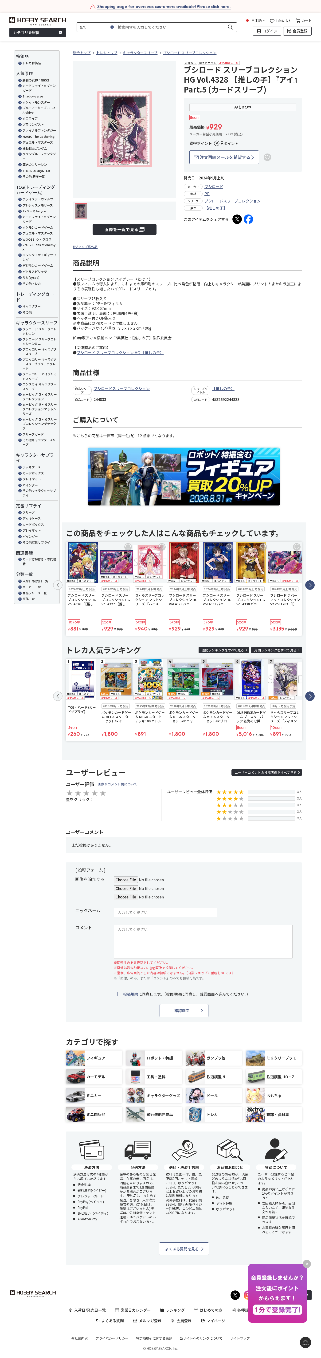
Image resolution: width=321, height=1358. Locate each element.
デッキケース (32, 467)
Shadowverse (33, 96)
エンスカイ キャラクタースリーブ (40, 386)
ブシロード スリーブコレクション (40, 331)
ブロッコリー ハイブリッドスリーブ (40, 376)
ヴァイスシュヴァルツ (38, 199)
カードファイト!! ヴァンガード (39, 88)
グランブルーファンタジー (39, 156)
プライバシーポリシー (112, 1338)
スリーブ (29, 512)
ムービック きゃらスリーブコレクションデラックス (40, 424)
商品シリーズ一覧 (35, 593)
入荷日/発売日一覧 (35, 581)
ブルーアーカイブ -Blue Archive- (39, 110)
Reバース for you (34, 211)
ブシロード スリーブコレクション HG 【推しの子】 (120, 352)
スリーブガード (33, 434)
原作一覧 (29, 599)
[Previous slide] (58, 585)
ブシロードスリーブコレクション (232, 201)
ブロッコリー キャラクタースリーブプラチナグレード (40, 364)
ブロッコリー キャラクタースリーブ (40, 351)
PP (207, 193)
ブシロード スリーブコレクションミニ (40, 341)
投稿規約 (130, 994)
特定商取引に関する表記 (154, 1338)
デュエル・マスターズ (38, 142)
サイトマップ (240, 1338)
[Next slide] (310, 585)
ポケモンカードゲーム (38, 227)
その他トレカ (32, 283)
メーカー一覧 (32, 587)
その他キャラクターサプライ (39, 492)
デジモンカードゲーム (38, 265)
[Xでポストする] (237, 219)
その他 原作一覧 (34, 176)
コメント (83, 927)
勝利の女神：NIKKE (36, 80)
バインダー (30, 485)
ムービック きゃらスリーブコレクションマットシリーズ (40, 409)
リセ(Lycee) (31, 277)
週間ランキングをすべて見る (223, 650)
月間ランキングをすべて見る (275, 650)
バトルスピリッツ (35, 271)
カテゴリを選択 (26, 32)
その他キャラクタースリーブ (39, 442)
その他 (27, 312)
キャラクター (32, 306)
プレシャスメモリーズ (38, 205)
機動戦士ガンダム (35, 148)
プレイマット (32, 479)
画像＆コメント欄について (117, 784)
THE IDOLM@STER (36, 170)
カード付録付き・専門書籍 (39, 561)
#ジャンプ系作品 (85, 246)
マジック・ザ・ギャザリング (39, 257)
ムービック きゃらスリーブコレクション (40, 396)
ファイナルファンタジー (39, 130)
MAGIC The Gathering (39, 136)
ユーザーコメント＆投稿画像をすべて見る (266, 772)
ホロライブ (30, 118)
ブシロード (213, 186)
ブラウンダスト (33, 124)
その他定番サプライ (36, 542)
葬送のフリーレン (35, 164)
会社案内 (77, 1338)
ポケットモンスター (36, 102)
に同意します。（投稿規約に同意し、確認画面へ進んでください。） (186, 994)
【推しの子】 (215, 208)
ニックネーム (87, 910)
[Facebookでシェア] (248, 219)
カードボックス (33, 473)
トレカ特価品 (32, 63)
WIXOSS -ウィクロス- (38, 239)
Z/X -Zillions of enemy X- (39, 247)
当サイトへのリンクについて (201, 1338)
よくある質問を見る (182, 1249)
